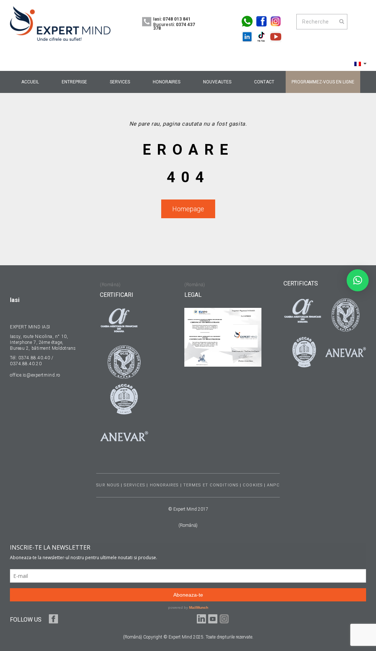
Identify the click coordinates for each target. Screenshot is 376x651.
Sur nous (107, 485)
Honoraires (164, 485)
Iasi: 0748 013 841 (172, 19)
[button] (358, 280)
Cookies (253, 485)
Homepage (188, 209)
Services (134, 485)
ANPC (273, 485)
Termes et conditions (210, 485)
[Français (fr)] (357, 63)
